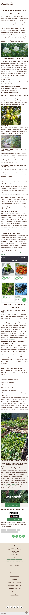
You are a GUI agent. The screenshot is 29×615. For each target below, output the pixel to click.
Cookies (14, 592)
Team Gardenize (14, 573)
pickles (13, 339)
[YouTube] (14, 607)
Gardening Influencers (14, 582)
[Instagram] (11, 607)
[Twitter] (18, 607)
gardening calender (11, 529)
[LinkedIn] (16, 536)
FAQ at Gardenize (14, 576)
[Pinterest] (23, 536)
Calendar (4, 529)
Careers (14, 579)
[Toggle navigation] (27, 3)
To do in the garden (6, 531)
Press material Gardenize (14, 585)
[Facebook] (13, 536)
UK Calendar (14, 531)
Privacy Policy (14, 595)
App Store (6, 484)
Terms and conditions (14, 588)
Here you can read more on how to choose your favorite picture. (13, 252)
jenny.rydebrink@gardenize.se (14, 559)
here (19, 488)
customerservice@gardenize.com (14, 561)
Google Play (13, 484)
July (18, 529)
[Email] (20, 536)
